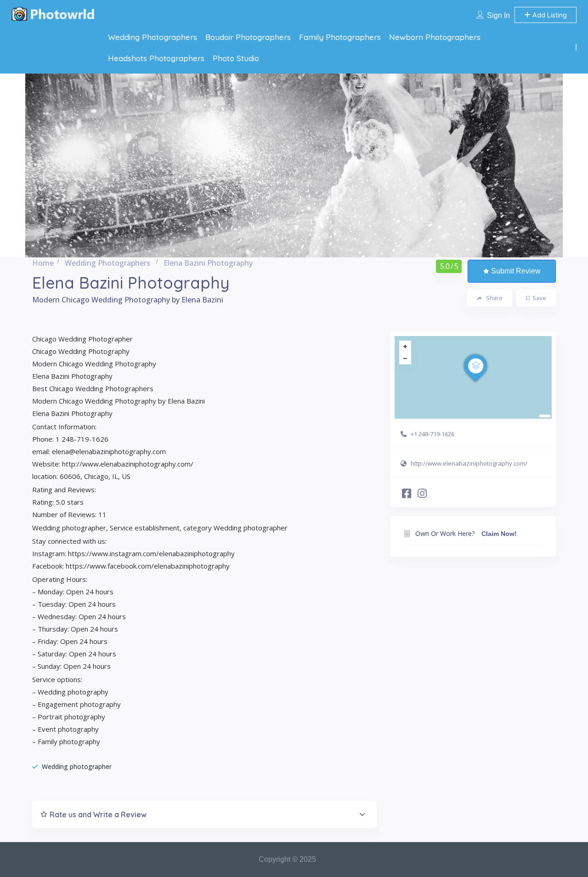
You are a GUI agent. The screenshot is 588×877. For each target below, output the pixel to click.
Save (539, 298)
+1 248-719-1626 (432, 434)
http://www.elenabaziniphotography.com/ (469, 463)
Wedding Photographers (152, 37)
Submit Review (516, 271)
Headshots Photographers (156, 58)
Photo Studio (236, 58)
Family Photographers (340, 37)
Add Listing (549, 15)
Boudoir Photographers (248, 37)
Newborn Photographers (435, 37)
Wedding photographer (77, 766)
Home (43, 263)
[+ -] (473, 377)
